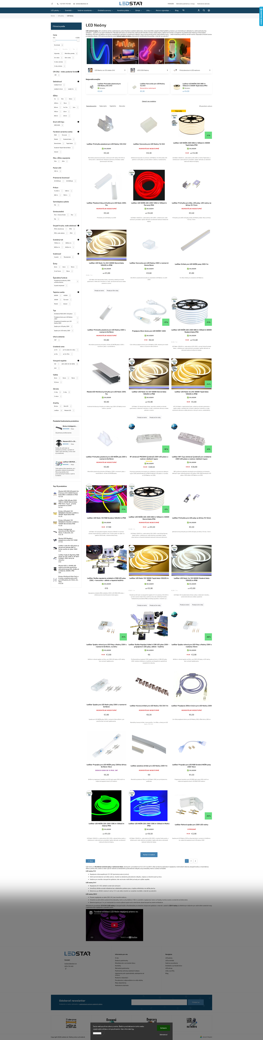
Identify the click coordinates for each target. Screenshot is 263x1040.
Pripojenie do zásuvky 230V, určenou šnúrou (66, 281)
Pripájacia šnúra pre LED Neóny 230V (66, 318)
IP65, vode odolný (60, 233)
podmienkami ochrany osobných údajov (90, 1004)
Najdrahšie (113, 106)
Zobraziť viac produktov (149, 101)
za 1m (57, 350)
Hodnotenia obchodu (122, 985)
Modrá (57, 139)
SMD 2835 (58, 125)
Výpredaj (58, 53)
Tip (75, 49)
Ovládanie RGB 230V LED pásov (64, 313)
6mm (65, 267)
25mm (66, 116)
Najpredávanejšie (91, 106)
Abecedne (122, 106)
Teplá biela (70, 143)
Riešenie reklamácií (121, 978)
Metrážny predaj (71, 53)
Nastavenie (97, 1033)
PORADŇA (171, 4)
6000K (57, 295)
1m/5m (66, 107)
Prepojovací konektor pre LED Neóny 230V (66, 322)
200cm (57, 103)
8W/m (57, 195)
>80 (56, 75)
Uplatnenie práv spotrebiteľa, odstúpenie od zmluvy (129, 974)
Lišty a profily (169, 971)
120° (56, 340)
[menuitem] (57, 10)
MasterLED (69, 410)
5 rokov (57, 396)
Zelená (57, 152)
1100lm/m (58, 243)
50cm (72, 99)
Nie (56, 205)
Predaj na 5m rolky (155, 417)
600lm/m (70, 243)
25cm (66, 111)
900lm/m (58, 247)
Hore (91, 861)
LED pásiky (168, 958)
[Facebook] (52, 4)
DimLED (67, 406)
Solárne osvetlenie (171, 963)
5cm (75, 107)
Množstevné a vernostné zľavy (125, 963)
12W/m (68, 191)
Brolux (57, 406)
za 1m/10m (67, 354)
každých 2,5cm (59, 89)
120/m (57, 171)
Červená (65, 135)
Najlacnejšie (103, 106)
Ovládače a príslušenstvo (173, 965)
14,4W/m (58, 191)
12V (56, 364)
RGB (56, 135)
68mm (57, 116)
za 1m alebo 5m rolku (70, 350)
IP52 (72, 233)
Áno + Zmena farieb (61, 215)
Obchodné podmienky (122, 968)
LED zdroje (168, 968)
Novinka (66, 49)
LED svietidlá (169, 960)
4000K (66, 295)
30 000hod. (58, 181)
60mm (57, 107)
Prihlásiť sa (195, 1002)
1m (56, 99)
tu (133, 1029)
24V (56, 368)
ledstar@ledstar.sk (71, 964)
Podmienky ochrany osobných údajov (127, 971)
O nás (117, 958)
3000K (57, 299)
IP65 (72, 229)
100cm (57, 111)
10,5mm (57, 382)
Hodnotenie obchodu (203, 4)
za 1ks (57, 354)
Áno (73, 215)
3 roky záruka (59, 66)
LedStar (58, 410)
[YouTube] (70, 973)
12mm (66, 378)
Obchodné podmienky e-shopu (185, 4)
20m (64, 161)
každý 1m (72, 89)
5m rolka (58, 57)
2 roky (57, 392)
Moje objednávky (120, 983)
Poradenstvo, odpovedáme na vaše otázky (129, 980)
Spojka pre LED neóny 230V (63, 330)
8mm (57, 267)
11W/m (66, 195)
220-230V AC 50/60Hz (70, 364)
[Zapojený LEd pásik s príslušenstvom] (192, 1023)
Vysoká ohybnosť (60, 285)
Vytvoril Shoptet (207, 1037)
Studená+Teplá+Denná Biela (63, 147)
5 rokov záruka (59, 62)
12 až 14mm (58, 271)
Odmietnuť (163, 1034)
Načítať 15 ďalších (149, 855)
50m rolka (69, 57)
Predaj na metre (99, 290)
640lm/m (69, 247)
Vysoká (57, 257)
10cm (66, 103)
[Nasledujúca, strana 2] (191, 861)
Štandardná (68, 257)
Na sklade (58, 45)
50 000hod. (71, 181)
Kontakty (118, 965)
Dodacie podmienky (121, 960)
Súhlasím (163, 1028)
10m (63, 99)
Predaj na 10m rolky (112, 290)
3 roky (66, 392)
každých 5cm (59, 85)
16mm (74, 267)
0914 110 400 (69, 966)
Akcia (57, 49)
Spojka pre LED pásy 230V (63, 326)
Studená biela (68, 139)
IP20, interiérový (60, 229)
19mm (69, 271)
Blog (166, 973)
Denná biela (59, 143)
